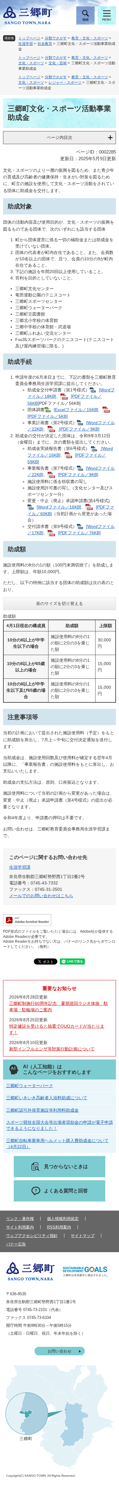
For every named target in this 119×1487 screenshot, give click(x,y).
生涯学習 (25, 44)
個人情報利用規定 (63, 1218)
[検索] (85, 15)
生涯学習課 (20, 867)
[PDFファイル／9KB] (78, 429)
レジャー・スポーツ (65, 82)
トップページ (29, 38)
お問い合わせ (59, 1351)
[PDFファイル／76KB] (79, 532)
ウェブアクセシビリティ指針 (32, 1235)
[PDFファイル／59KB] (66, 458)
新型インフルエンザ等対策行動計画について (52, 1048)
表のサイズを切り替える (59, 603)
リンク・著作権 (20, 1218)
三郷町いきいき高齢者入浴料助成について (46, 1097)
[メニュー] (107, 15)
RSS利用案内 (59, 1227)
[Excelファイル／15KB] (76, 409)
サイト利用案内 (20, 1227)
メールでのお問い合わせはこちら (41, 895)
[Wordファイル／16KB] (59, 507)
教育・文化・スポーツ (89, 38)
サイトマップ (83, 1235)
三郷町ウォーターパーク (29, 1085)
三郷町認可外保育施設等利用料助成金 (42, 1110)
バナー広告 (16, 1244)
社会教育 (45, 44)
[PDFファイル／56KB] (64, 399)
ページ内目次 (59, 137)
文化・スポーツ (31, 63)
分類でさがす (56, 38)
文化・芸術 (58, 63)
